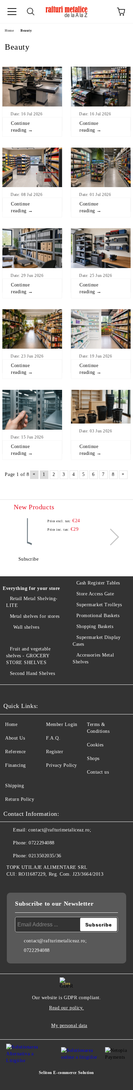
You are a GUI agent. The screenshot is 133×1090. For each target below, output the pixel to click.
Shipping (14, 785)
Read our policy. (66, 1007)
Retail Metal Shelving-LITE (32, 602)
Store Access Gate (95, 593)
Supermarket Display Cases (96, 641)
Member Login (61, 724)
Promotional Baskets (97, 615)
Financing (15, 765)
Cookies (95, 744)
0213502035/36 (45, 855)
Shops (93, 758)
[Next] (110, 537)
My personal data (69, 1025)
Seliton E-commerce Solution (66, 1072)
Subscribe (28, 559)
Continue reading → (22, 127)
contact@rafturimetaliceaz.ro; (59, 829)
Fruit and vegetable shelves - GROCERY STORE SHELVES (28, 655)
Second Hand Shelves (32, 673)
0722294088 (42, 842)
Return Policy (19, 799)
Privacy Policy (61, 765)
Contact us (98, 772)
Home (9, 30)
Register (54, 751)
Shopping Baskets (95, 626)
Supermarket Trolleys (99, 604)
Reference (15, 751)
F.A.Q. (53, 738)
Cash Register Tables (98, 582)
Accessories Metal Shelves (93, 658)
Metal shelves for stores (35, 616)
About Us (15, 738)
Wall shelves (26, 627)
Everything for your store (31, 588)
